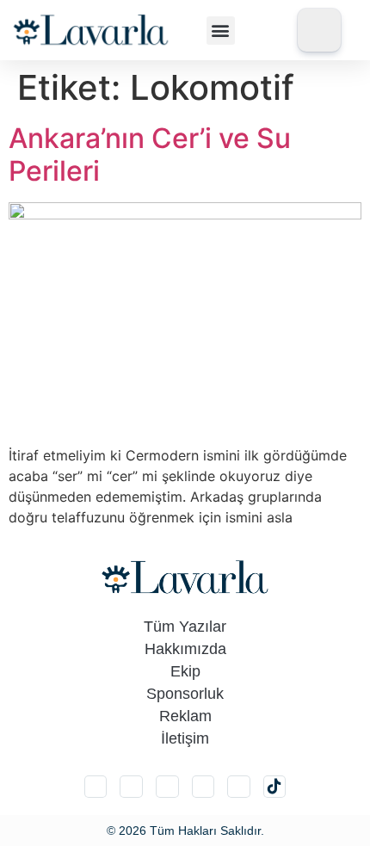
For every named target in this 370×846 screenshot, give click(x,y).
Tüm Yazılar (185, 626)
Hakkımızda (185, 649)
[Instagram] (96, 787)
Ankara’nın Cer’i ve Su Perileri (150, 154)
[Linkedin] (167, 787)
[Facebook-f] (203, 787)
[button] (221, 30)
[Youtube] (238, 787)
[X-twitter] (131, 787)
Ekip (185, 671)
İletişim (185, 738)
